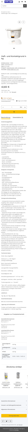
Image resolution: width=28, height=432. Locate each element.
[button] (19, 1)
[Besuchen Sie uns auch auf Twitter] (6, 421)
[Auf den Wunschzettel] (23, 22)
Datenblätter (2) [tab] (18, 117)
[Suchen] (25, 5)
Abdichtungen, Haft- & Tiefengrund (16, 68)
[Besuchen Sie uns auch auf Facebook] (2, 421)
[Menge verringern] (3, 107)
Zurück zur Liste (6, 12)
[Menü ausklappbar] (2, 1)
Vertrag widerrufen (14, 415)
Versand (14, 92)
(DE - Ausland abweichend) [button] (7, 100)
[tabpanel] (14, 32)
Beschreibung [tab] (5, 117)
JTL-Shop (17, 430)
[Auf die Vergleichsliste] (19, 22)
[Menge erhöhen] (25, 107)
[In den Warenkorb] (2, 18)
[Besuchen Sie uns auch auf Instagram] (10, 421)
